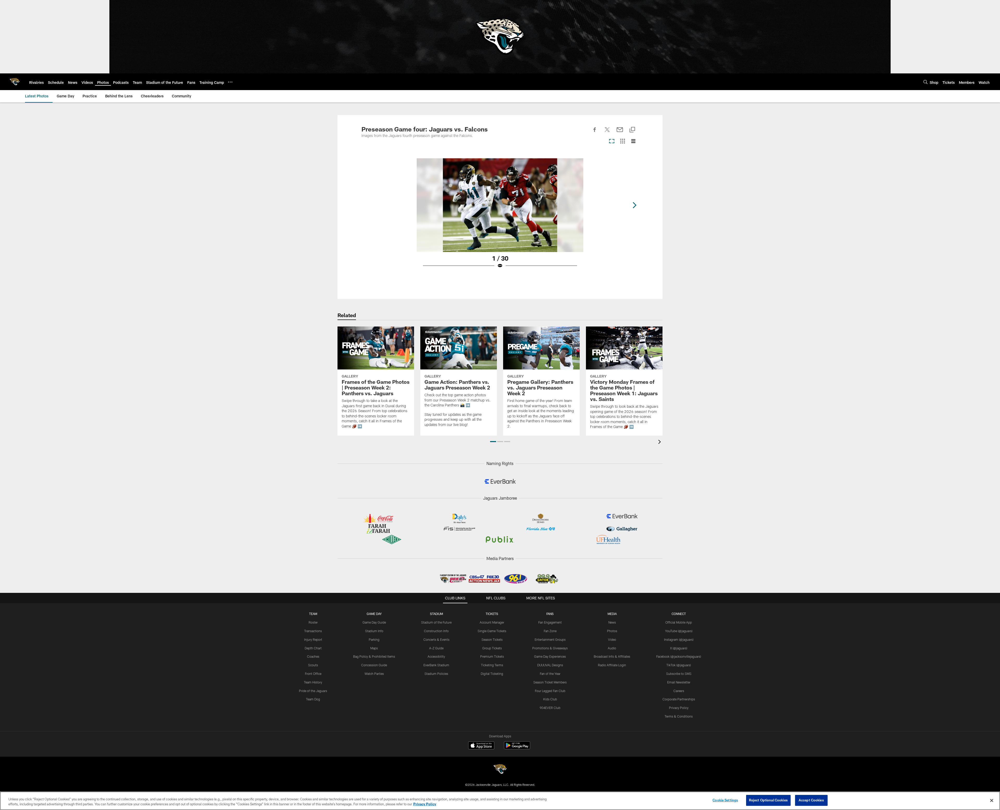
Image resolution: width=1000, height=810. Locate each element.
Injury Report (313, 639)
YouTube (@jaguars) (678, 631)
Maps (374, 648)
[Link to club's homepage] (14, 82)
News (612, 622)
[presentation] (660, 442)
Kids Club (550, 699)
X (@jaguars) (678, 648)
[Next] (634, 205)
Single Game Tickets (492, 631)
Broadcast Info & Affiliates (612, 656)
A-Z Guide (436, 648)
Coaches (313, 656)
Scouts (313, 665)
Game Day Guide (374, 622)
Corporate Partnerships (678, 699)
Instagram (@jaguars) (678, 639)
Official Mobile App (678, 622)
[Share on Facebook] (595, 132)
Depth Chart (313, 648)
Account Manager (492, 622)
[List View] (633, 141)
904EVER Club (550, 707)
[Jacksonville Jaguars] (500, 770)
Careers (678, 691)
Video (612, 639)
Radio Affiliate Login (612, 665)
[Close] (991, 800)
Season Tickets (492, 639)
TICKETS (492, 614)
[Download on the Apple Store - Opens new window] (481, 746)
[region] (500, 801)
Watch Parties (374, 673)
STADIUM (436, 614)
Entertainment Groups (550, 639)
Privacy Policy (679, 707)
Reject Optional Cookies (768, 800)
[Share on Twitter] (607, 132)
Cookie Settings (725, 800)
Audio (612, 648)
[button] (493, 441)
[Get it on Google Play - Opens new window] (517, 748)
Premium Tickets (492, 656)
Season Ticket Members (550, 682)
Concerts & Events (436, 639)
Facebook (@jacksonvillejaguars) (678, 656)
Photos (612, 631)
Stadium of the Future (436, 622)
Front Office (313, 673)
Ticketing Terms (492, 665)
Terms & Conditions (679, 716)
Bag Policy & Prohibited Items (374, 656)
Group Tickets (492, 648)
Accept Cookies (811, 800)
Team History (313, 682)
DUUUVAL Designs (550, 665)
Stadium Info (374, 631)
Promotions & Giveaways (550, 648)
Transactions (313, 631)
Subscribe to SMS (678, 673)
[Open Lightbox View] (500, 216)
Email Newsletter (678, 682)
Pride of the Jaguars (313, 691)
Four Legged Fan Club (550, 691)
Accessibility (436, 656)
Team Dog (313, 699)
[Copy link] (632, 130)
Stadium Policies (436, 673)
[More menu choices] (230, 82)
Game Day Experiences (550, 656)
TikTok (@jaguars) (678, 665)
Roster (313, 622)
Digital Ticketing (492, 673)
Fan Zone (550, 631)
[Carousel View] (612, 141)
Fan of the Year (550, 673)
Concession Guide (374, 665)
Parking (374, 639)
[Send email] (620, 132)
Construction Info (436, 631)
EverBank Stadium (436, 665)
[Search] (925, 81)
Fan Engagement (550, 622)
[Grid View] (622, 141)
